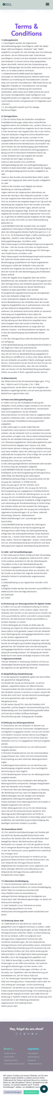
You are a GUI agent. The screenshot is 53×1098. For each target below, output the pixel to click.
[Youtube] (32, 1034)
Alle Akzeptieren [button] (31, 1092)
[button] (47, 4)
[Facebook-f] (20, 1034)
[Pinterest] (24, 1034)
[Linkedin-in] (28, 1034)
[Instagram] (16, 1034)
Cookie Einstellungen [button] (13, 1092)
